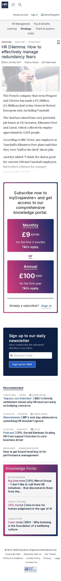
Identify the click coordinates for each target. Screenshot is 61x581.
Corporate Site (12, 554)
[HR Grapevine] (5, 5)
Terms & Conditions (13, 558)
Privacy (47, 558)
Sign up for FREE (22, 364)
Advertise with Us (32, 554)
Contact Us (31, 562)
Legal (57, 558)
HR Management (21, 23)
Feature (20, 42)
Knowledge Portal (21, 468)
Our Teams (50, 554)
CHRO (31, 33)
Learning (12, 28)
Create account (20, 15)
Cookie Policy (33, 558)
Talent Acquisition (45, 28)
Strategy (26, 28)
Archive (6, 42)
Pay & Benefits (42, 23)
